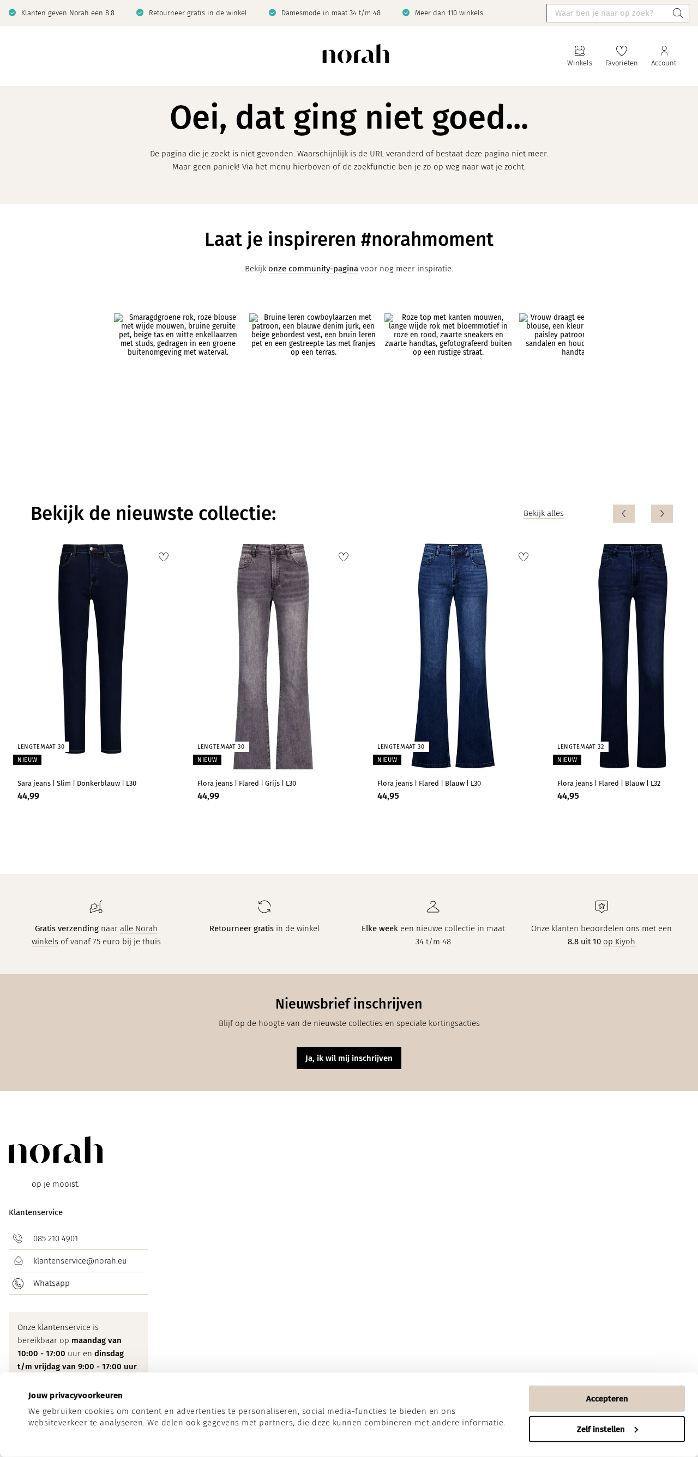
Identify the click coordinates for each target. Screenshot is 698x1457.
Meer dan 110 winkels (449, 13)
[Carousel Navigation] (642, 514)
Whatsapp (51, 1283)
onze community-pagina (313, 269)
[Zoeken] (678, 13)
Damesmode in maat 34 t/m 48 (331, 13)
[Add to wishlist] (163, 557)
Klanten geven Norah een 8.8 (68, 13)
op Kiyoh (619, 941)
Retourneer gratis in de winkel (198, 13)
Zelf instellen (601, 1429)
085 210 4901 (55, 1238)
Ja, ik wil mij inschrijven (349, 1058)
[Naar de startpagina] (355, 56)
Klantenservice (36, 1212)
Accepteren (607, 1399)
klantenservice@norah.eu (80, 1261)
